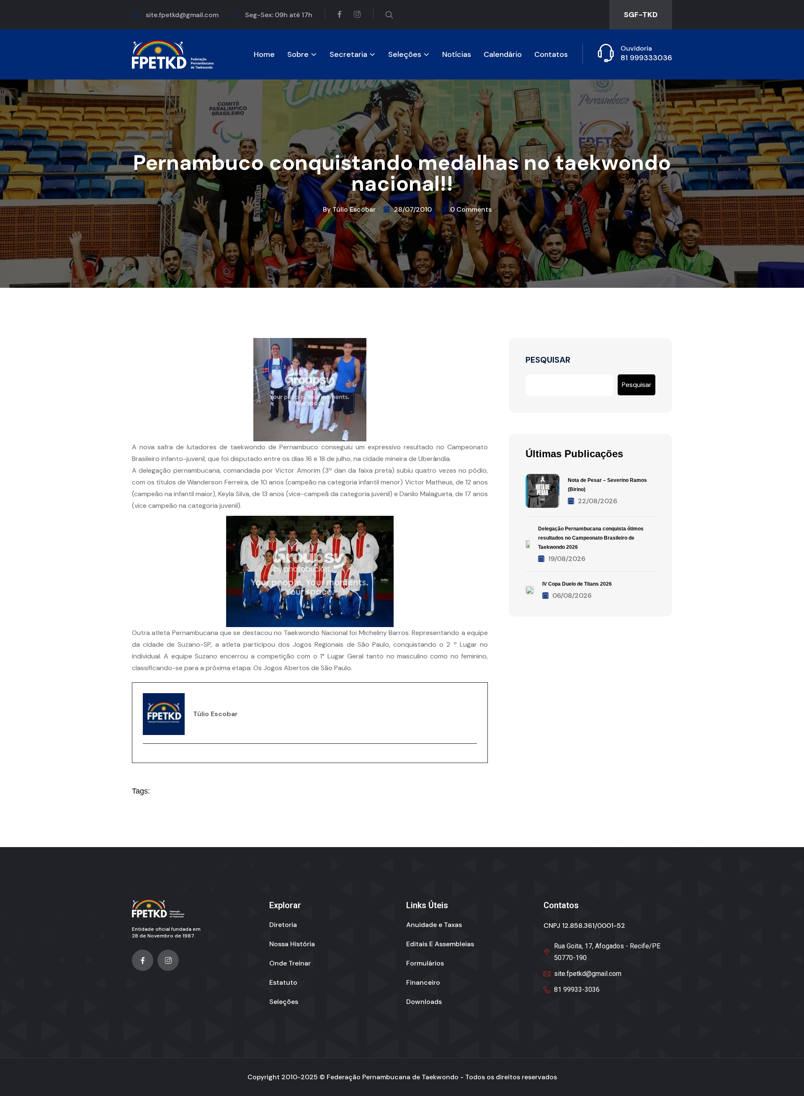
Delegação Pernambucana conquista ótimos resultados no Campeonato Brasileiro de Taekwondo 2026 (591, 538)
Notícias (456, 54)
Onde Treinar (290, 963)
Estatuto (283, 982)
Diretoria (283, 924)
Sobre (298, 54)
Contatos (551, 54)
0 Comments (471, 209)
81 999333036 (646, 58)
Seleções (404, 54)
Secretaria (348, 54)
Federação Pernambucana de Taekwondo (393, 1077)
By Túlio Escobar (349, 209)
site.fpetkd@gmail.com (182, 14)
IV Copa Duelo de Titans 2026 (577, 584)
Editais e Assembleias (440, 944)
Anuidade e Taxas (434, 924)
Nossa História (292, 944)
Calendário (503, 54)
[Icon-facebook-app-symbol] (142, 960)
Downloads (424, 1001)
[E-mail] (148, 758)
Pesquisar (548, 360)
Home (264, 54)
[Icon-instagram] (168, 960)
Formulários (425, 963)
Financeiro (423, 982)
